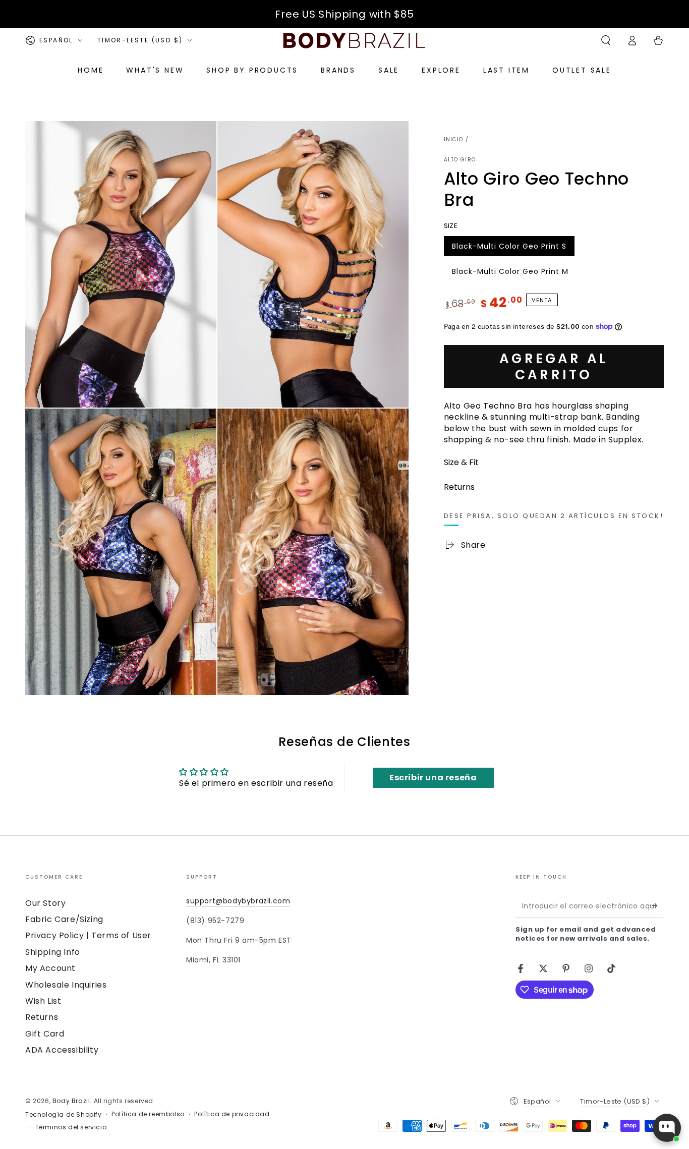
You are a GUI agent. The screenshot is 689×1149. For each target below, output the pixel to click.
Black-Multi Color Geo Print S (508, 248)
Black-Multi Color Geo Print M (509, 273)
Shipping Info (52, 952)
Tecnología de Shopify (63, 1115)
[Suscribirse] (658, 906)
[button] (606, 40)
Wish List (43, 1001)
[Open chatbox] (667, 1128)
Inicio (454, 139)
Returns (41, 1017)
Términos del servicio (71, 1127)
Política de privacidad (231, 1114)
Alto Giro (460, 159)
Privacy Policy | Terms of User (88, 935)
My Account (50, 968)
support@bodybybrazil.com (238, 901)
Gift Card (44, 1034)
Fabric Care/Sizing (64, 919)
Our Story (45, 903)
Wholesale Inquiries (65, 985)
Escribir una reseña (433, 777)
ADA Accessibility (61, 1050)
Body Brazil (71, 1101)
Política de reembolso (148, 1114)
